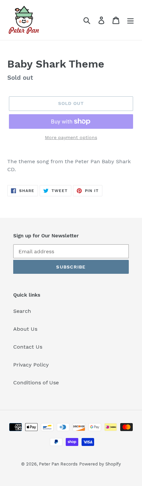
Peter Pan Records (58, 464)
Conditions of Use (36, 382)
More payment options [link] (71, 137)
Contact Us (27, 347)
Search (22, 311)
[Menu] (130, 20)
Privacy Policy (31, 365)
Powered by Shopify (100, 464)
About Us (25, 329)
